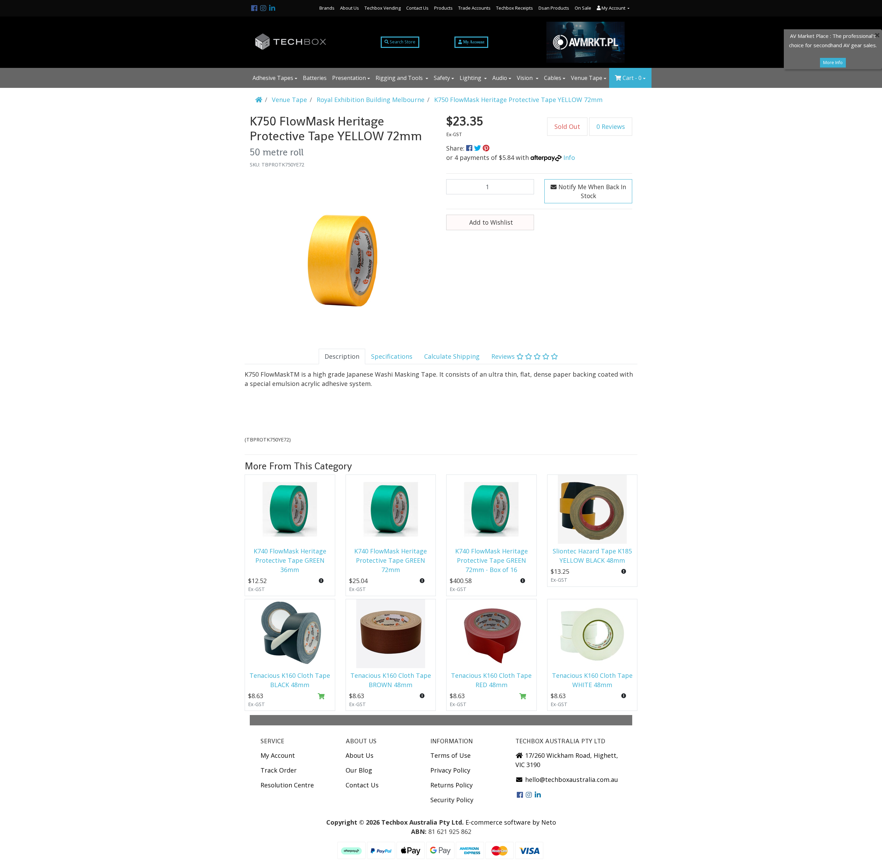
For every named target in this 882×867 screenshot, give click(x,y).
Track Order (278, 770)
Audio (499, 78)
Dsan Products (554, 8)
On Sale (583, 8)
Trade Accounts (474, 8)
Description (342, 356)
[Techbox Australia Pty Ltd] (291, 42)
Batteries (315, 78)
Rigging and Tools (400, 78)
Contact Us (417, 8)
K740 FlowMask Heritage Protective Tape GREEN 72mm (390, 560)
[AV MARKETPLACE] (585, 42)
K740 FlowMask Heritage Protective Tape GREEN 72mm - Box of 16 (491, 560)
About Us (349, 8)
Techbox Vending (383, 8)
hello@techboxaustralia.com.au (570, 779)
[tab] (342, 356)
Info (569, 157)
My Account (277, 755)
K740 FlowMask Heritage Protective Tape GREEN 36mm (290, 560)
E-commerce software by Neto (510, 822)
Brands (327, 8)
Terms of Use (450, 755)
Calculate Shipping (452, 356)
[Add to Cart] (321, 696)
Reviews (503, 356)
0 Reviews (610, 126)
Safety (442, 78)
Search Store (402, 42)
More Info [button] (833, 62)
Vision (525, 78)
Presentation (349, 78)
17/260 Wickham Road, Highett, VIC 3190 (566, 760)
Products (443, 8)
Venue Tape (586, 78)
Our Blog (359, 770)
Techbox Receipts (514, 8)
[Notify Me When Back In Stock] (321, 580)
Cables (552, 78)
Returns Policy (451, 785)
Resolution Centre (287, 785)
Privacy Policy (450, 770)
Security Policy (451, 800)
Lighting (471, 78)
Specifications (391, 356)
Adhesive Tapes (273, 78)
